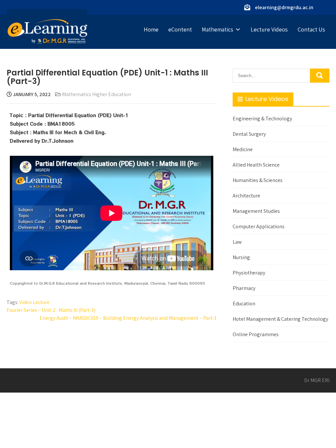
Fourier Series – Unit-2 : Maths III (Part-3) (51, 310)
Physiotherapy (249, 272)
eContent (180, 29)
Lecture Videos (269, 29)
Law (237, 241)
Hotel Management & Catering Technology (280, 319)
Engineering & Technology (262, 118)
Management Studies (256, 211)
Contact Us (311, 29)
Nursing (241, 257)
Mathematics (217, 29)
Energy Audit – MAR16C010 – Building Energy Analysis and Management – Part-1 (128, 318)
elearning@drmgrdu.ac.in (284, 7)
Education (244, 303)
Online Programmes (256, 334)
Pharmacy (244, 288)
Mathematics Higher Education (96, 94)
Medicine (243, 149)
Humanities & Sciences (258, 180)
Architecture (246, 195)
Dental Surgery (249, 134)
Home (151, 29)
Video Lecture (34, 302)
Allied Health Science (256, 164)
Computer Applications (258, 226)
